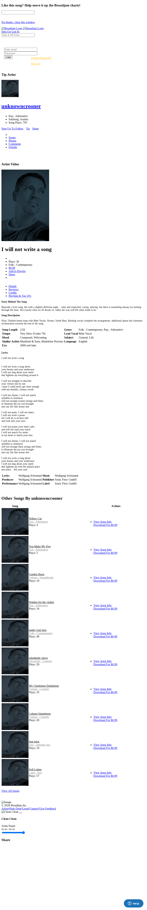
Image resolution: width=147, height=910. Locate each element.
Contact (33, 808)
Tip (28, 128)
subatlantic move (38, 657)
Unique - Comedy (39, 689)
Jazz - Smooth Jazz (39, 744)
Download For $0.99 (105, 524)
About (5, 808)
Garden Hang (36, 574)
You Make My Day (40, 546)
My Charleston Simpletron (44, 685)
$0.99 (12, 267)
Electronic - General (40, 661)
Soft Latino (35, 769)
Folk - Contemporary (41, 633)
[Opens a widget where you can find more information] (133, 903)
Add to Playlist (17, 271)
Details (12, 286)
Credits (13, 292)
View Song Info (102, 521)
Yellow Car (35, 518)
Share (35, 128)
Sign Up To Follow (12, 128)
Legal (25, 808)
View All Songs (10, 790)
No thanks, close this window (18, 22)
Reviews (13, 289)
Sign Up (36, 63)
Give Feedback (47, 808)
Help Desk (15, 808)
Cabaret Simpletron (40, 713)
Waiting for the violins (41, 602)
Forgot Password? (41, 58)
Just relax (34, 741)
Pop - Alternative (38, 521)
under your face (38, 630)
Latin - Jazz (35, 772)
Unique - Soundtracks (41, 577)
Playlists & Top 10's (20, 295)
